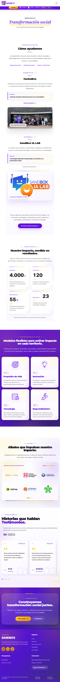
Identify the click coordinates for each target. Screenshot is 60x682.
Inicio (33, 639)
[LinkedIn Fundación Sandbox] (8, 649)
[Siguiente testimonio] (56, 579)
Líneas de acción (36, 644)
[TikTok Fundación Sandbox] (12, 649)
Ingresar (43, 7)
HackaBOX (35, 647)
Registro (37, 7)
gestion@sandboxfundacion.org (41, 660)
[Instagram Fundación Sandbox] (3, 649)
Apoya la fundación (39, 667)
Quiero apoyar (23, 619)
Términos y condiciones (50, 677)
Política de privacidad (37, 677)
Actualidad (35, 650)
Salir (49, 7)
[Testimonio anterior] (52, 579)
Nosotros (34, 641)
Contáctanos (38, 618)
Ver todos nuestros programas (30, 225)
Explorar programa (30, 103)
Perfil (32, 7)
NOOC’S (24, 7)
